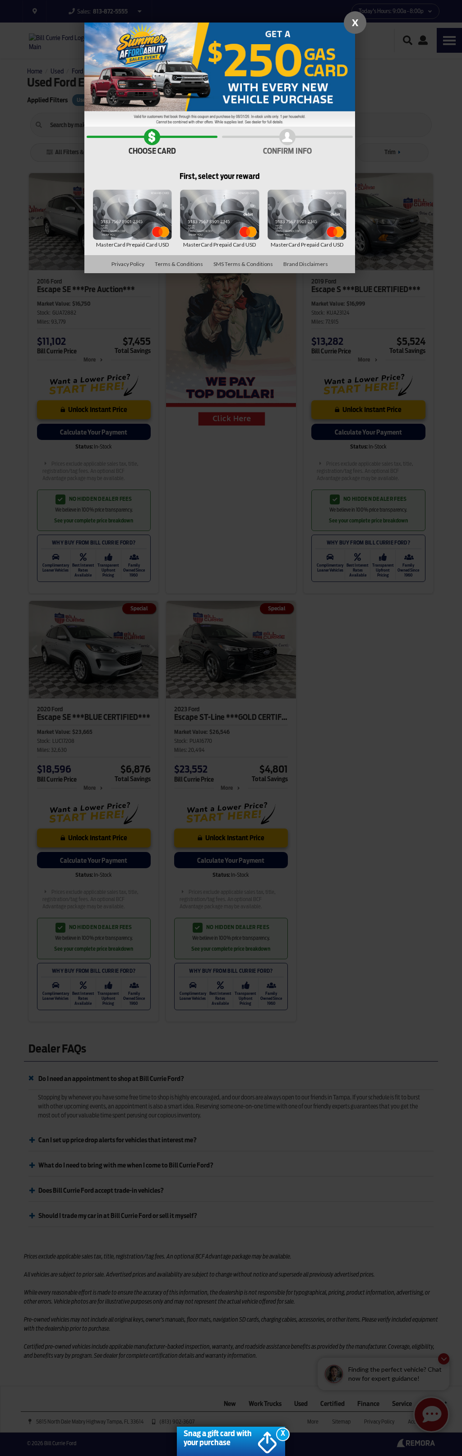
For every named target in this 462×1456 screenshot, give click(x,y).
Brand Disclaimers (305, 264)
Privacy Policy (127, 264)
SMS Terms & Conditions (243, 264)
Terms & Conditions (179, 264)
